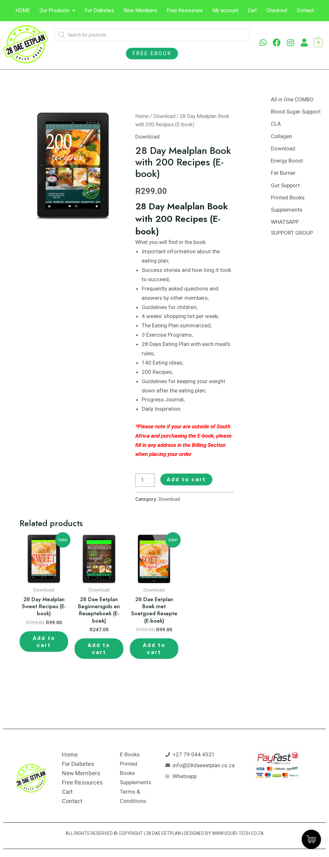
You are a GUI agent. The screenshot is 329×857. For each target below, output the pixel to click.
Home (142, 116)
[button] (152, 53)
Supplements (135, 782)
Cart (252, 10)
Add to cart (186, 479)
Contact (305, 10)
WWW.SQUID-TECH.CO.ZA (238, 833)
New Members (140, 10)
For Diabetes (99, 10)
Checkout (276, 10)
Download (164, 116)
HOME (22, 10)
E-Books (130, 754)
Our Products (54, 10)
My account (225, 10)
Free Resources (185, 10)
